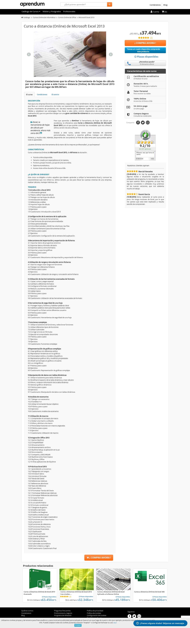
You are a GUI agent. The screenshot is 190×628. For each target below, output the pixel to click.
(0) (165, 11)
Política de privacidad (95, 610)
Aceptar (78, 625)
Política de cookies (94, 613)
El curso (29, 94)
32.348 (85, 600)
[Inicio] (22, 17)
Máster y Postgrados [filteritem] (52, 11)
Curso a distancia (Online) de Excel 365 (149, 592)
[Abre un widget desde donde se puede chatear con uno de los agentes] (160, 623)
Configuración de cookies (96, 615)
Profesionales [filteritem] (69, 11)
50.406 (159, 600)
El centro (55, 94)
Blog (165, 4)
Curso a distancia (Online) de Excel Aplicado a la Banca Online (111, 593)
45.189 (122, 600)
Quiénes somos (27, 610)
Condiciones (42, 94)
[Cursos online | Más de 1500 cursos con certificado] (32, 4)
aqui (115, 622)
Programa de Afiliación (62, 615)
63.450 (48, 600)
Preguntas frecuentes (62, 610)
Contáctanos (155, 4)
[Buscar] (109, 4)
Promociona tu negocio (63, 613)
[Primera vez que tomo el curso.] (145, 145)
